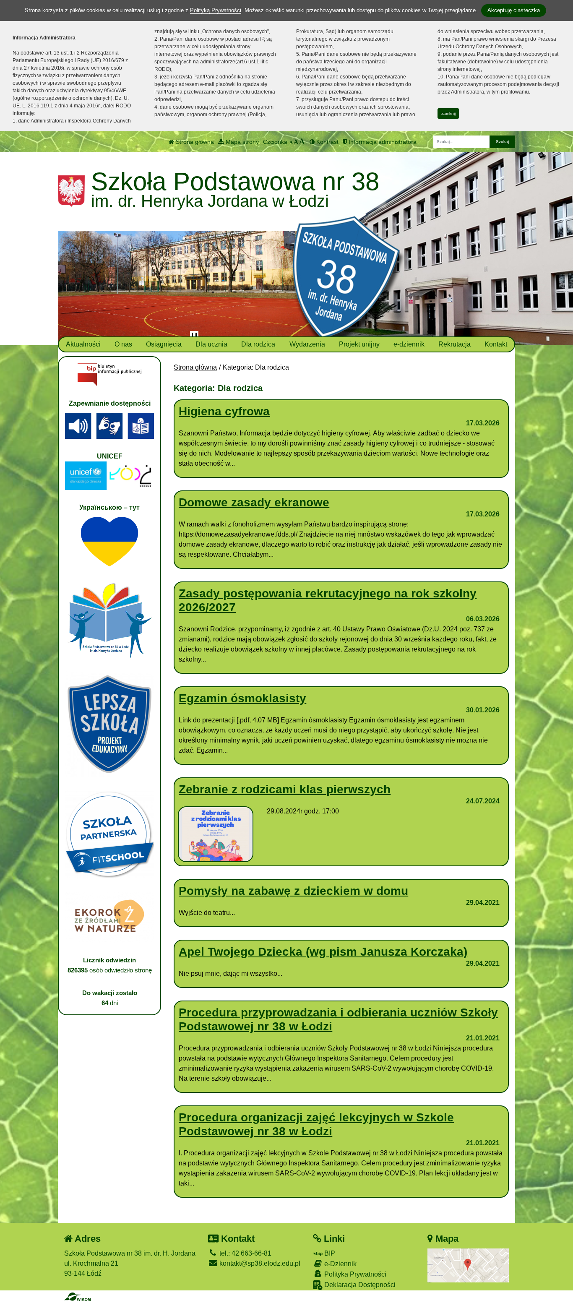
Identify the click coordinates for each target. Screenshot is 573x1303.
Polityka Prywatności (354, 1274)
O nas (123, 344)
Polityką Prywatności (215, 10)
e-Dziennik (340, 1263)
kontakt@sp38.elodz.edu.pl (259, 1263)
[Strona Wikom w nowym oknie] (77, 1297)
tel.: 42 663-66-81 (244, 1253)
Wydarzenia (307, 344)
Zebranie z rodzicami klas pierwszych (285, 789)
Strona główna (194, 141)
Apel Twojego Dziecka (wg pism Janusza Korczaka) (323, 951)
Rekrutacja (454, 344)
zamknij (448, 113)
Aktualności (83, 344)
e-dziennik (409, 344)
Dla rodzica (258, 344)
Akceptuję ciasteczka (513, 10)
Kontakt (495, 344)
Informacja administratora (382, 141)
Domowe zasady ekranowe (254, 502)
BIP (329, 1253)
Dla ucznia (211, 344)
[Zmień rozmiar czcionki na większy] (296, 141)
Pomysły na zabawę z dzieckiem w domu (293, 890)
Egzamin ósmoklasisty (242, 698)
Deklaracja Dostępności (359, 1284)
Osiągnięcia (164, 344)
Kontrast (327, 141)
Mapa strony (241, 141)
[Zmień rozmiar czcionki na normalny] (291, 141)
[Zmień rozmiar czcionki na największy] (302, 141)
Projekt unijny (359, 344)
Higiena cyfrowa (224, 411)
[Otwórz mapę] (468, 1265)
